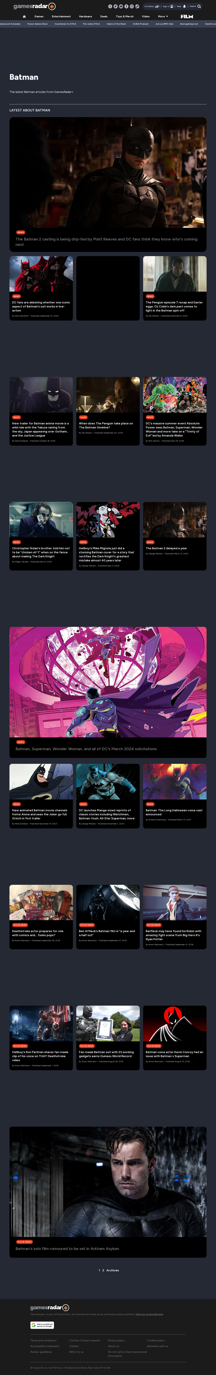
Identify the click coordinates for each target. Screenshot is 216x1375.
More (161, 16)
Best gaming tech (189, 24)
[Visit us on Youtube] (121, 6)
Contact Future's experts (84, 1340)
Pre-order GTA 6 (91, 24)
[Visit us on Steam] (137, 6)
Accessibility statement (44, 1346)
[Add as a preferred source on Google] (42, 1325)
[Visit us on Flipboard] (116, 6)
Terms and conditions (43, 1340)
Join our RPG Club (164, 24)
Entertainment (61, 16)
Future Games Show (38, 24)
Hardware (85, 16)
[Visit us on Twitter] (110, 6)
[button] (195, 6)
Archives (112, 1270)
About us (113, 1346)
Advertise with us (157, 1346)
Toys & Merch (124, 16)
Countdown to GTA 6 (65, 24)
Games (39, 16)
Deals (103, 16)
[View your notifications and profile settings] (184, 6)
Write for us (76, 1351)
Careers (74, 1346)
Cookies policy (156, 1340)
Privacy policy (116, 1340)
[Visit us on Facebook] (126, 6)
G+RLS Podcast (140, 24)
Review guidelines (41, 1351)
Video (146, 16)
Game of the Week (116, 24)
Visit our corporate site (149, 1314)
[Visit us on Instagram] (132, 6)
